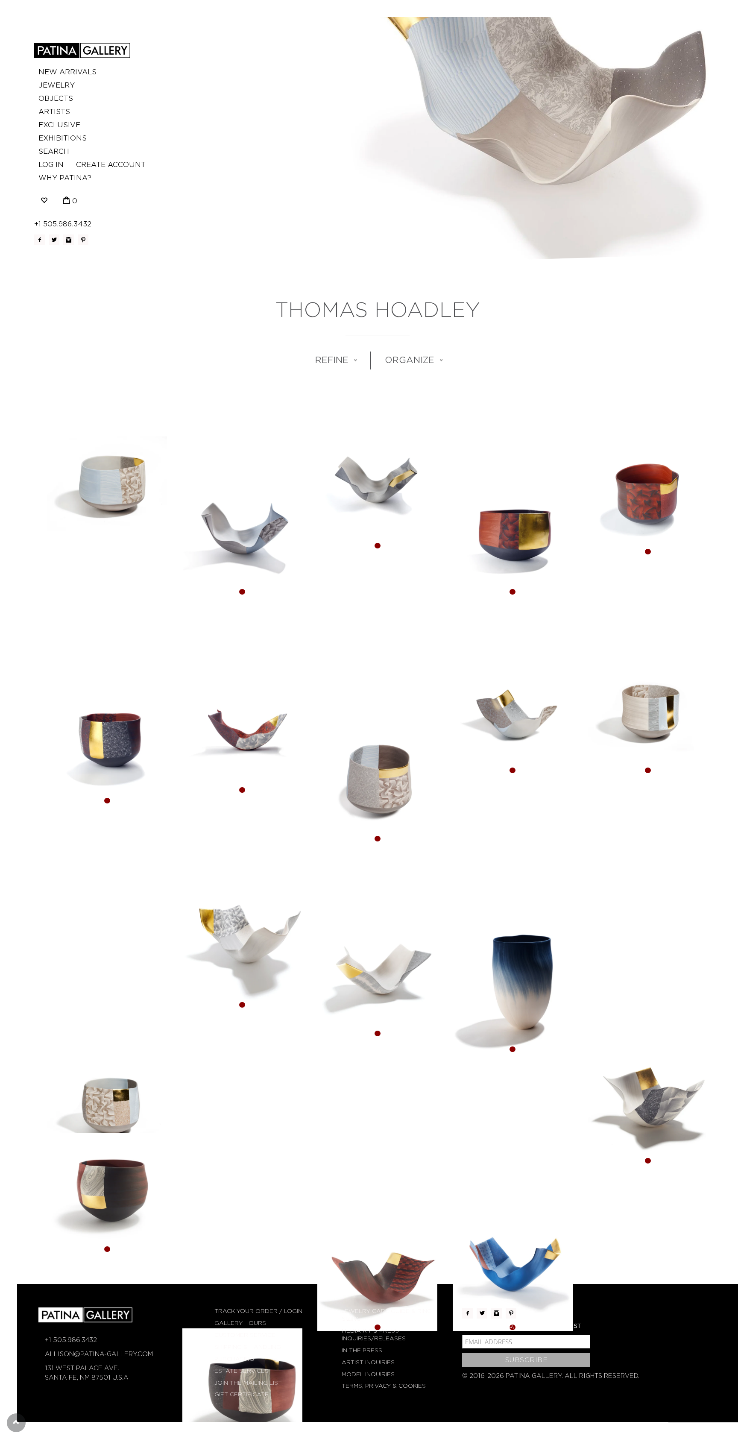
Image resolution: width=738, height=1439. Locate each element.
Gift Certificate (241, 1394)
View (107, 502)
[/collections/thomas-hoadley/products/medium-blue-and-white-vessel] (513, 993)
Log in (51, 165)
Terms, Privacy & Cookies (384, 1386)
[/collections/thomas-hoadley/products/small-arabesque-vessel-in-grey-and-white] (377, 977)
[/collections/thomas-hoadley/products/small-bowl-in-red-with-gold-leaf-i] (107, 744)
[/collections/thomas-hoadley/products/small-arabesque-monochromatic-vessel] (648, 1104)
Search (53, 151)
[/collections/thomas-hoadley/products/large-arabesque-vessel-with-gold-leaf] (513, 1271)
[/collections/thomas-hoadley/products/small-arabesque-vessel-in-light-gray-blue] (242, 535)
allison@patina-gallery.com (99, 1354)
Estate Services (241, 1371)
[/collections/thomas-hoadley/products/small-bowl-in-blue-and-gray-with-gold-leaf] (107, 1104)
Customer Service (244, 1335)
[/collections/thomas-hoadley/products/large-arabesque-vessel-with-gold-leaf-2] (242, 948)
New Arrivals (67, 72)
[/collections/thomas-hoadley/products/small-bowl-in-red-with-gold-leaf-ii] (648, 495)
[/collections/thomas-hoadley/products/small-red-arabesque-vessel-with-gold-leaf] (377, 1271)
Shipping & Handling (247, 1347)
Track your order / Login (258, 1311)
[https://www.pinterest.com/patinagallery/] (83, 239)
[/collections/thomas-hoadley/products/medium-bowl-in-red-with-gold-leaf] (513, 535)
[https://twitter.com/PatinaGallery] (54, 239)
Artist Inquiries (368, 1362)
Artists (54, 112)
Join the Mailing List (248, 1383)
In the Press (362, 1350)
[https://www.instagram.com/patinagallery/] (68, 239)
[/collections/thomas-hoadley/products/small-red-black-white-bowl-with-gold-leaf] (107, 1193)
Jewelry (56, 85)
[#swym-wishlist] (44, 201)
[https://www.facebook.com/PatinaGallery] (39, 239)
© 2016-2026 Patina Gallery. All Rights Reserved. (550, 1375)
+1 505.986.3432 (62, 224)
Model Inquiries (368, 1374)
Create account (111, 165)
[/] (82, 50)
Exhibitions (62, 138)
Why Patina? (64, 178)
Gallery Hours (240, 1323)
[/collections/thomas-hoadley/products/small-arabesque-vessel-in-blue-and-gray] (513, 714)
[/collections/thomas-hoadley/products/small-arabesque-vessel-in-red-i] (242, 733)
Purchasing (234, 1359)
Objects (55, 98)
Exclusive (59, 125)
